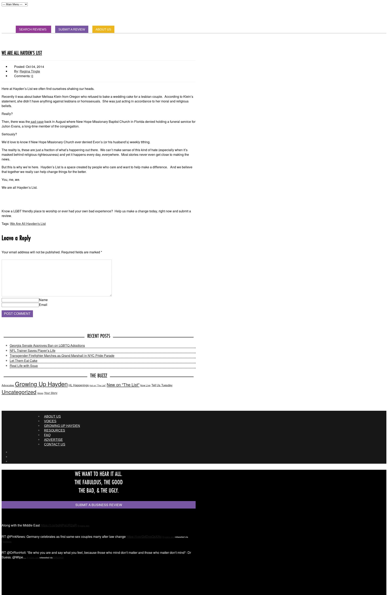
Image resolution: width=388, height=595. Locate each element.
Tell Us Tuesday (162, 385)
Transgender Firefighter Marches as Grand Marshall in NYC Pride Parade (62, 355)
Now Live (145, 385)
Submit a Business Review (98, 504)
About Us (52, 416)
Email (43, 304)
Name (43, 299)
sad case (37, 121)
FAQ (47, 435)
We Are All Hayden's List (28, 223)
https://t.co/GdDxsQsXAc (144, 536)
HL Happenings (79, 385)
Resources (54, 430)
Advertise (53, 439)
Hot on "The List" (98, 385)
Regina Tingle (30, 71)
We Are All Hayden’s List (22, 52)
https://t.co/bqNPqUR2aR (59, 525)
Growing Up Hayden (41, 383)
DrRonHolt (58, 557)
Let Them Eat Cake (23, 360)
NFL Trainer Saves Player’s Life (32, 350)
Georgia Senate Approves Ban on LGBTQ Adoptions (47, 345)
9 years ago (83, 525)
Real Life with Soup (24, 365)
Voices (40, 393)
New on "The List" (123, 384)
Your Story (50, 393)
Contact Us (54, 444)
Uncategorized (19, 391)
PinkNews (7, 541)
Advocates (8, 385)
